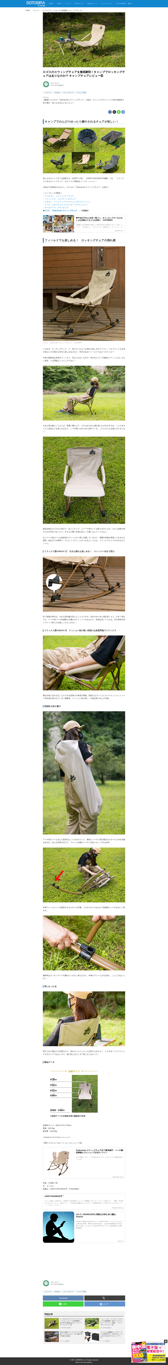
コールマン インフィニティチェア (59, 196)
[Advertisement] (84, 1261)
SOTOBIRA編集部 (57, 85)
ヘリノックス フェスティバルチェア (60, 199)
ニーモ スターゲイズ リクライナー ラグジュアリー (66, 205)
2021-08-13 (55, 83)
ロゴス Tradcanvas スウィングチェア (61, 211)
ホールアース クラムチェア (56, 208)
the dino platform (86, 1362)
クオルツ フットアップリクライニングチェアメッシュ (67, 202)
